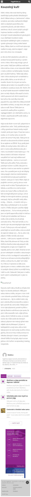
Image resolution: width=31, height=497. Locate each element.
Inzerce (4, 485)
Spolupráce (16, 485)
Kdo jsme (4, 487)
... (15, 364)
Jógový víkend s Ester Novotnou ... (16, 439)
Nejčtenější (9, 376)
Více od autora (17, 376)
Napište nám (5, 491)
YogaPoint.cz (15, 1)
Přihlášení (15, 491)
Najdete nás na (19, 471)
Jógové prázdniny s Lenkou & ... (15, 450)
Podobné (3, 376)
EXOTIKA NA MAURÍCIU (13, 455)
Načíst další (16, 423)
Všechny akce (20, 466)
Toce (7, 494)
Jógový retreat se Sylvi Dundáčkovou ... (16, 444)
